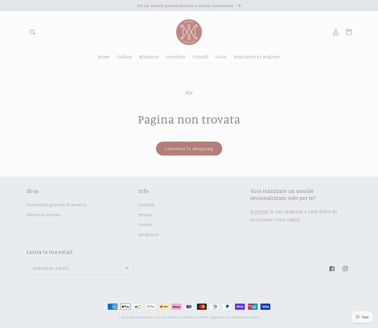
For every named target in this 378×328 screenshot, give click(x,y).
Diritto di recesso (43, 214)
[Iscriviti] (126, 268)
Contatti (146, 204)
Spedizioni (148, 234)
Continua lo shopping (189, 148)
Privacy (145, 214)
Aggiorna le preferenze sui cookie (234, 317)
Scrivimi (259, 211)
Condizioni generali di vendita (56, 204)
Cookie (145, 224)
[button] (33, 32)
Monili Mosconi (140, 317)
